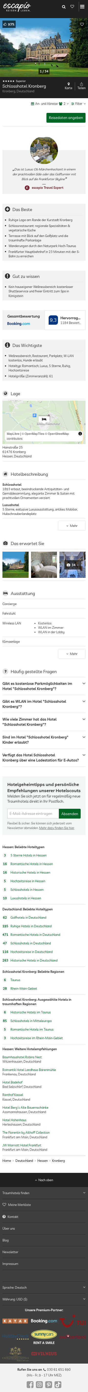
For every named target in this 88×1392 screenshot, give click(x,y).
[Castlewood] (15, 1353)
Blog (5, 1240)
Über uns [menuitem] (8, 1228)
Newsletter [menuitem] (10, 1252)
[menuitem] (44, 1205)
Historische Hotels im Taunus (27, 1012)
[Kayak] (15, 1321)
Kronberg (58, 1161)
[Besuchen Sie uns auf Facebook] (30, 1384)
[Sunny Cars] (44, 1337)
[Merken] (82, 24)
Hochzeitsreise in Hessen (24, 881)
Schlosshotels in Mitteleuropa (27, 1021)
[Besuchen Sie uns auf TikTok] (58, 1384)
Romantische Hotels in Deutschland (31, 935)
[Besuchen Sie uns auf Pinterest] (48, 1384)
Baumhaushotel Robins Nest (22, 1057)
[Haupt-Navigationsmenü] (82, 7)
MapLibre (13, 433)
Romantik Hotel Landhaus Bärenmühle (29, 1070)
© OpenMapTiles (33, 433)
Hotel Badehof (12, 1082)
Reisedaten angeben (66, 117)
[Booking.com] (44, 1321)
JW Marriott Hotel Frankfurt (21, 1145)
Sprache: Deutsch (14, 1287)
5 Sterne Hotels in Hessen (25, 855)
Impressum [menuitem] (10, 1264)
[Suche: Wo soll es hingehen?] (64, 7)
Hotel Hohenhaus (14, 1120)
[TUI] (72, 1321)
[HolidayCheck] (15, 1337)
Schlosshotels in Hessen (24, 890)
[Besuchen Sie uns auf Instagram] (39, 1384)
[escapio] (17, 6)
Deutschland (24, 1161)
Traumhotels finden (15, 1193)
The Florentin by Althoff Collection (26, 1133)
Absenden (69, 813)
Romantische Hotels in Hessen (28, 864)
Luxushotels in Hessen (22, 898)
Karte (68, 88)
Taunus (12, 980)
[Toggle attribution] (80, 434)
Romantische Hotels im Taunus (29, 1029)
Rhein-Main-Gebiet (20, 988)
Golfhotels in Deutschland (24, 918)
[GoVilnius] (44, 1354)
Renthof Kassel (12, 1095)
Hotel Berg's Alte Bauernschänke (25, 1107)
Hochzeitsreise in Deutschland (27, 952)
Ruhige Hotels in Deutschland (27, 926)
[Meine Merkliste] (72, 7)
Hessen (42, 1161)
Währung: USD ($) (14, 1299)
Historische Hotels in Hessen (26, 872)
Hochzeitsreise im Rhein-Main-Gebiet (33, 1038)
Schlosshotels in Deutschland (27, 943)
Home (6, 1161)
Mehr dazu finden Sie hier (56, 828)
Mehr (73, 526)
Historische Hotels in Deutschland (29, 961)
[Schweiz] (72, 1337)
